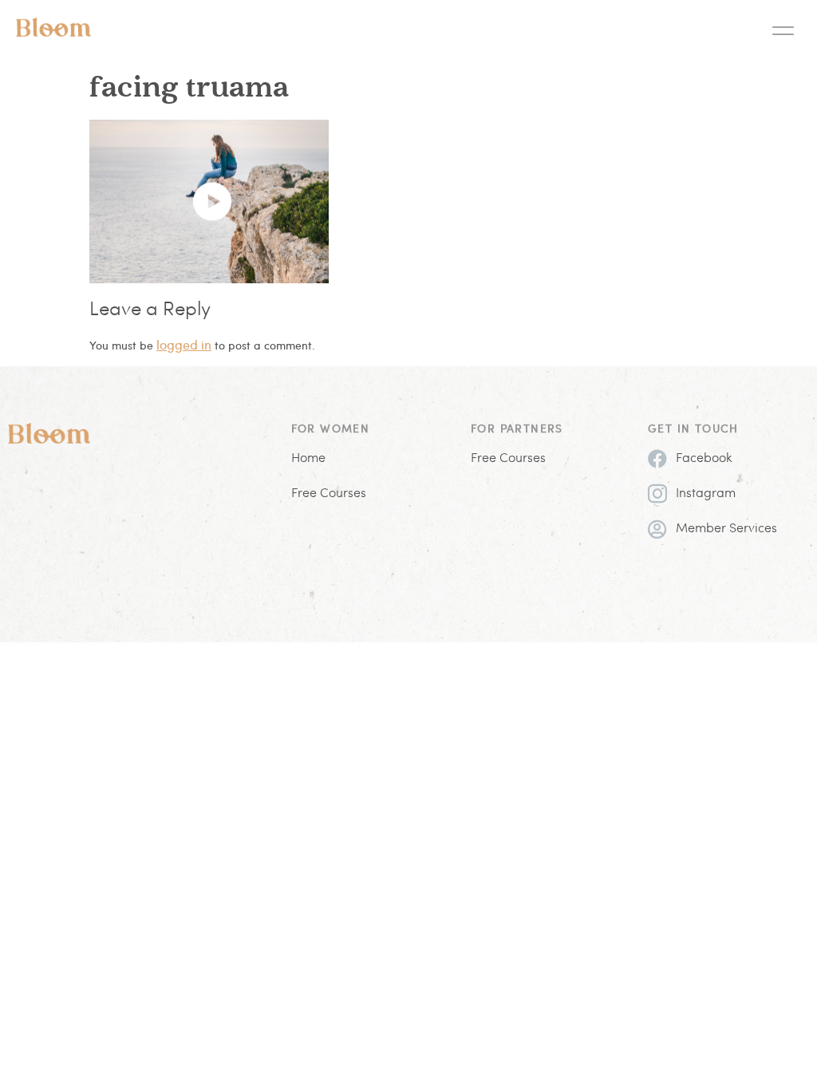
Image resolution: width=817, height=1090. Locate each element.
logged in (183, 344)
